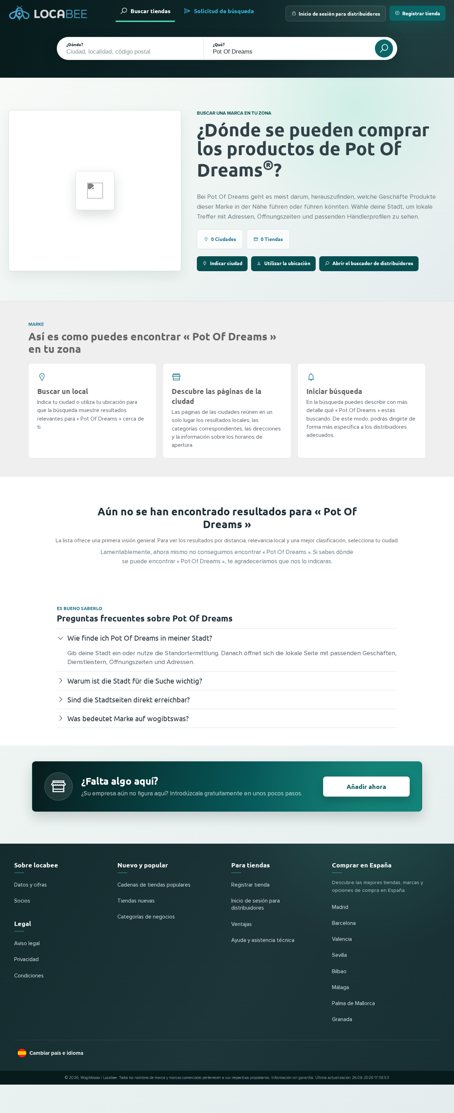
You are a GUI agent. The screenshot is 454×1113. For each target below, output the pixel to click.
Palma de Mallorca (353, 1003)
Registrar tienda (421, 13)
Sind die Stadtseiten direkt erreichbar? (128, 699)
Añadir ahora (366, 786)
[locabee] (48, 13)
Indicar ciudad (226, 263)
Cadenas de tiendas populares (153, 885)
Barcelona (344, 923)
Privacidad (26, 959)
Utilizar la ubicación (287, 263)
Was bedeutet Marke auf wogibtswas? (128, 718)
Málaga (340, 987)
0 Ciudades (223, 239)
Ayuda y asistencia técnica (262, 940)
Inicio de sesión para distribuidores (339, 13)
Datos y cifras (30, 885)
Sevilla (339, 955)
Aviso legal (27, 943)
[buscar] (384, 48)
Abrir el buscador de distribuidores (372, 263)
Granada (342, 1019)
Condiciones (29, 975)
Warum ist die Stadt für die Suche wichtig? (134, 680)
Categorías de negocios (146, 917)
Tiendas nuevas (136, 901)
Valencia (342, 939)
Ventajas (241, 924)
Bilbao (339, 971)
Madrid (340, 907)
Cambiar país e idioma (56, 1053)
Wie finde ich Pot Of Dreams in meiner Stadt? (139, 637)
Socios (22, 901)
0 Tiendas (272, 239)
